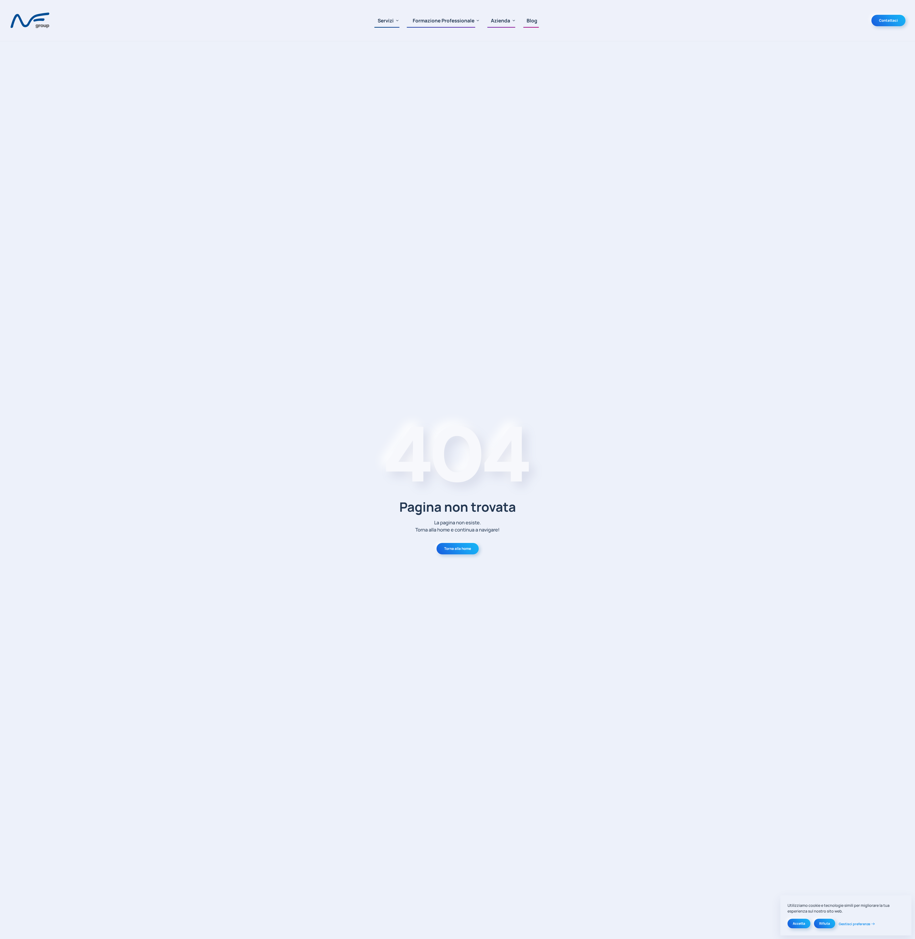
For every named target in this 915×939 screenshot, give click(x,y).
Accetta (799, 923)
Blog (532, 20)
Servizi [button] (386, 20)
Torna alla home (457, 548)
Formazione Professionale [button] (443, 20)
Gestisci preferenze (854, 924)
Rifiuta (824, 923)
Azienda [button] (500, 20)
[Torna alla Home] (31, 20)
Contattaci (888, 20)
